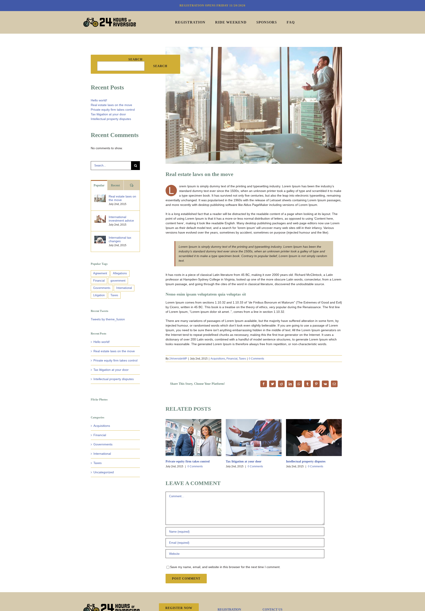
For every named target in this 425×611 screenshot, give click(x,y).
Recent (115, 185)
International (124, 288)
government (118, 280)
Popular (99, 185)
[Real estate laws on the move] (100, 197)
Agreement (100, 273)
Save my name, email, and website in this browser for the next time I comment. (225, 567)
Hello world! (99, 100)
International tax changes (120, 239)
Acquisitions (218, 358)
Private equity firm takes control (188, 461)
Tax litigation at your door (243, 461)
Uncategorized (103, 472)
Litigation (99, 295)
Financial (232, 358)
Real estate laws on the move (111, 105)
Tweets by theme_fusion (108, 319)
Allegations (120, 273)
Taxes (242, 358)
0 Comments (256, 358)
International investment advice (121, 218)
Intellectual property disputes (305, 461)
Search (135, 59)
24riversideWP (178, 358)
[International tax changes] (100, 238)
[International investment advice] (100, 217)
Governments (101, 288)
